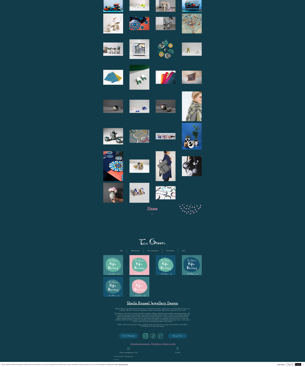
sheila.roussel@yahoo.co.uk (128, 352)
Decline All (290, 364)
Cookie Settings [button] (281, 364)
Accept (298, 364)
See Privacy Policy (123, 364)
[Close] (303, 364)
